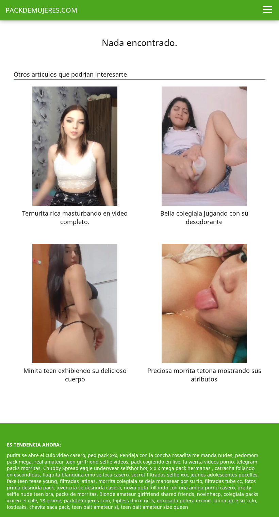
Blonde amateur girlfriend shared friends (146, 494)
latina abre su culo (234, 500)
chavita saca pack (49, 507)
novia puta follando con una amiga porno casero (179, 487)
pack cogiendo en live (155, 461)
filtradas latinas (78, 481)
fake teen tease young (32, 481)
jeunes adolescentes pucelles (224, 474)
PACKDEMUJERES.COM (41, 10)
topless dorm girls (133, 500)
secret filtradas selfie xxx (159, 474)
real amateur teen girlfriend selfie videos (81, 461)
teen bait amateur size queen (154, 507)
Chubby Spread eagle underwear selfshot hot (95, 468)
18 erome (50, 500)
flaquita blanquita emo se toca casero (86, 474)
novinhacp (209, 494)
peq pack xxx (102, 455)
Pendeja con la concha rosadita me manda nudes (176, 455)
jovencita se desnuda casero (88, 487)
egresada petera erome (184, 500)
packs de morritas (76, 494)
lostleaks (17, 507)
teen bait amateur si (95, 507)
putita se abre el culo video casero (46, 455)
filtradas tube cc (223, 481)
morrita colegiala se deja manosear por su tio (150, 481)
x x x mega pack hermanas (181, 468)
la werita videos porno (208, 461)
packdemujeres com (87, 500)
